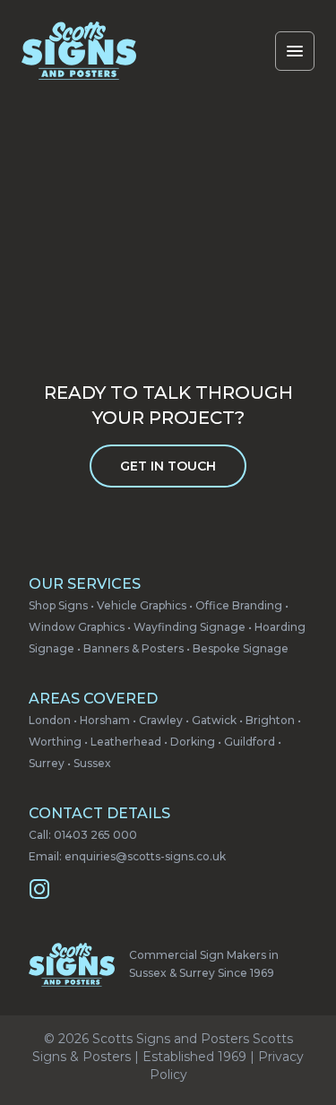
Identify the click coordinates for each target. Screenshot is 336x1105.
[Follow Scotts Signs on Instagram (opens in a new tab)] (39, 889)
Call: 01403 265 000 (83, 835)
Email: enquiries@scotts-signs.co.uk (127, 856)
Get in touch (168, 466)
